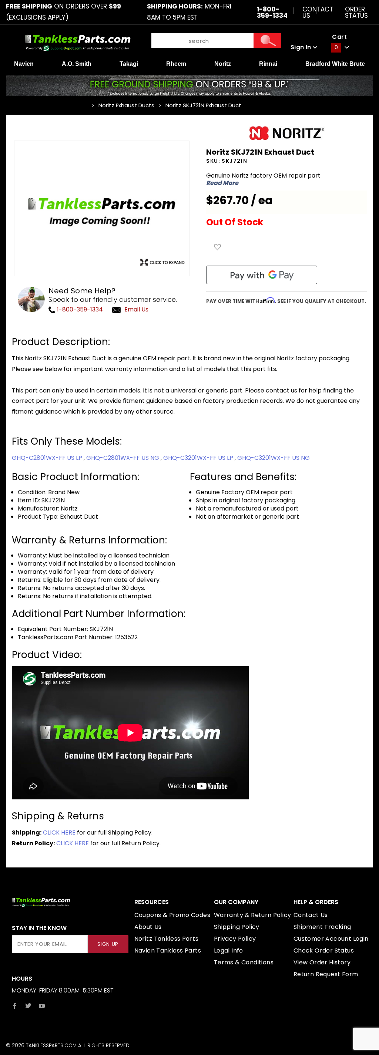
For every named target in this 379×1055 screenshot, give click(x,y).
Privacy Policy (235, 938)
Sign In (302, 47)
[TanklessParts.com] (78, 42)
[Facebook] (15, 1006)
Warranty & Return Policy (252, 915)
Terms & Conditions (244, 962)
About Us (148, 927)
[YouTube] (42, 1006)
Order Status (356, 12)
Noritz (222, 64)
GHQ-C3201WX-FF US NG (273, 458)
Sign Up (107, 944)
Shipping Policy (236, 927)
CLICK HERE (59, 832)
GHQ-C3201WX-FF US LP (199, 458)
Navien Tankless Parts (167, 950)
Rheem (176, 64)
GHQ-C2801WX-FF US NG (123, 458)
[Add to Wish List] (217, 247)
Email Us (136, 309)
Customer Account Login (331, 938)
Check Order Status (324, 950)
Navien (24, 64)
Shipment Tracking (322, 927)
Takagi (129, 64)
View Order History (322, 962)
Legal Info (228, 950)
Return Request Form (326, 974)
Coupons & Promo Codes (172, 915)
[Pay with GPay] (261, 275)
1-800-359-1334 (79, 309)
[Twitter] (28, 1006)
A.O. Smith (76, 64)
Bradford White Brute (335, 64)
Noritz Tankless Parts (166, 938)
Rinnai (268, 64)
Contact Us (317, 12)
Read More (222, 183)
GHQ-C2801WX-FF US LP (48, 458)
